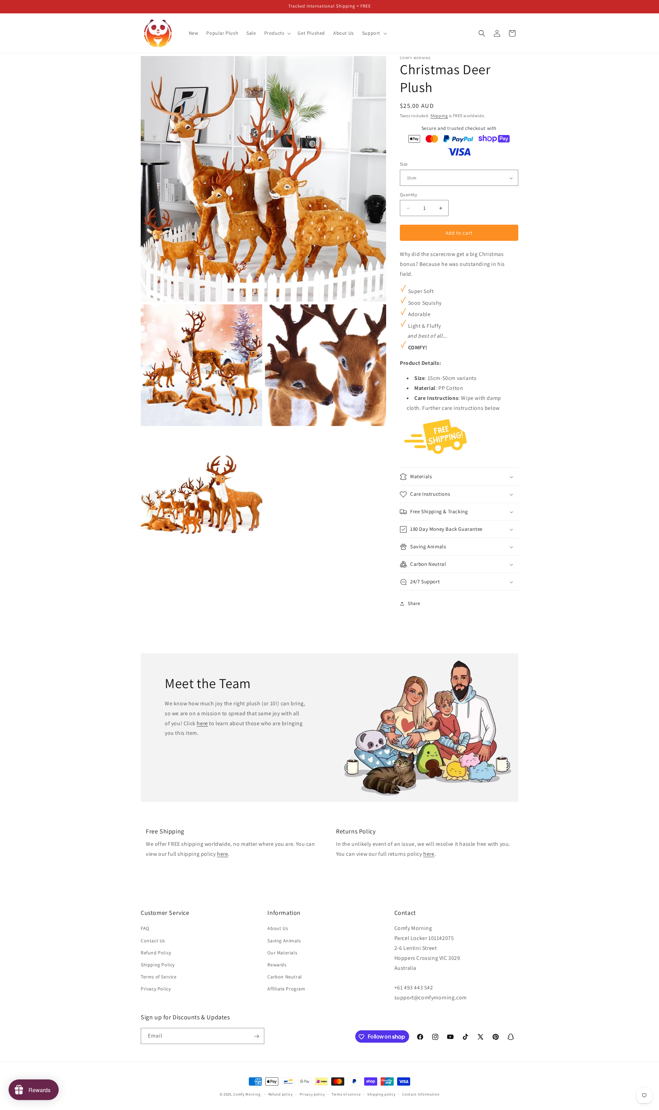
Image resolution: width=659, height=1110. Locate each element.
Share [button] (414, 603)
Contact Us (153, 941)
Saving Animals (284, 941)
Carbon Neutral (284, 977)
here (202, 723)
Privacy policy (312, 1093)
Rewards (276, 965)
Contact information (420, 1093)
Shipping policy (381, 1093)
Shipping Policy (158, 965)
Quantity (408, 195)
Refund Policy (156, 953)
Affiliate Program (286, 989)
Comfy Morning (247, 1094)
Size (404, 164)
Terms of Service (159, 977)
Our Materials (282, 953)
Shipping (439, 115)
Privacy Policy (156, 989)
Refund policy (280, 1093)
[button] (277, 33)
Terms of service (346, 1093)
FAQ (145, 929)
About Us (277, 929)
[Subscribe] (256, 1036)
